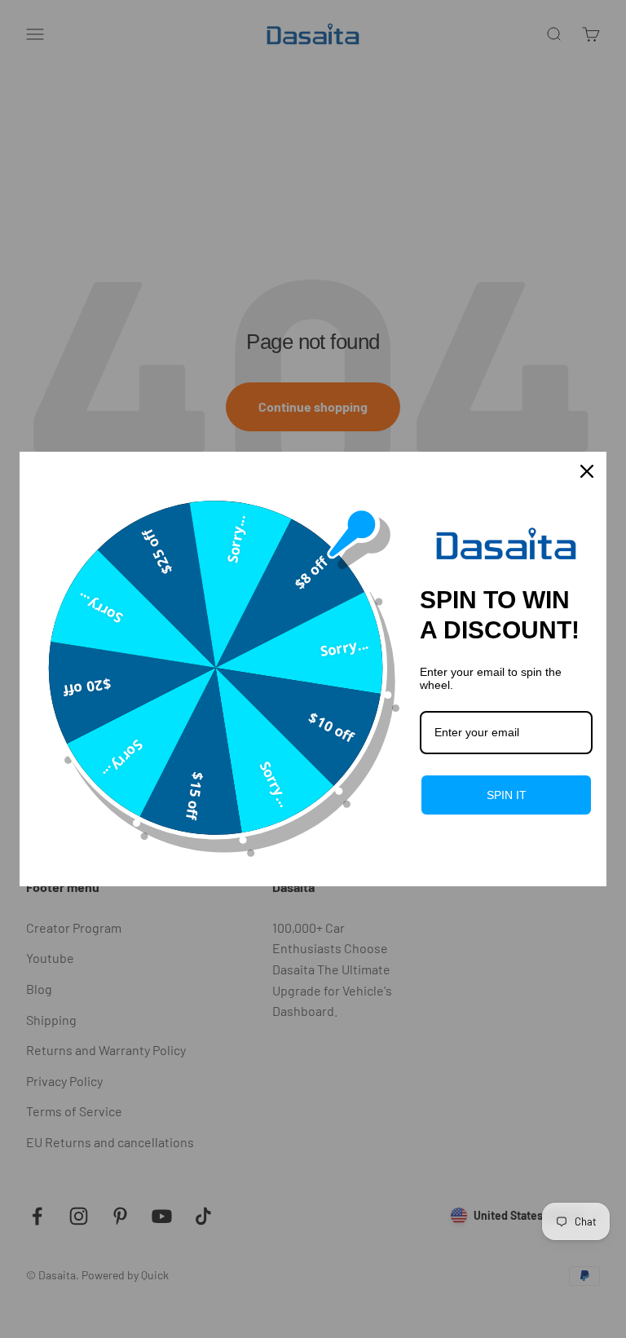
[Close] (586, 471)
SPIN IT (507, 794)
